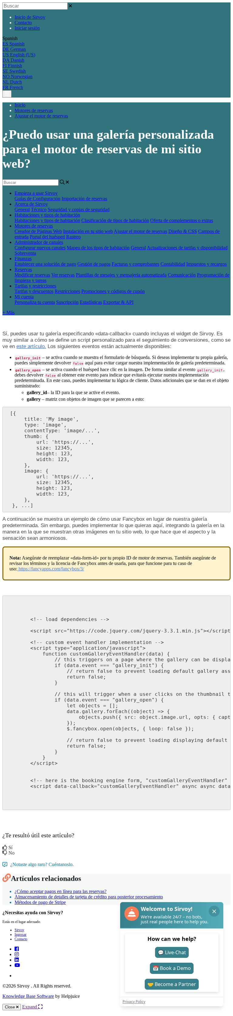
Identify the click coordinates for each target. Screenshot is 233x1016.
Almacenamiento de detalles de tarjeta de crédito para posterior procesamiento (89, 896)
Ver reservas (63, 274)
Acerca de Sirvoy (31, 204)
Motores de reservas (34, 110)
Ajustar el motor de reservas (41, 115)
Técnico (38, 209)
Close (10, 1007)
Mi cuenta (24, 296)
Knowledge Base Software (28, 996)
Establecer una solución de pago (45, 264)
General (22, 209)
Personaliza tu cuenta (35, 302)
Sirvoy (19, 930)
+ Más (8, 312)
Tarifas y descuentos (34, 291)
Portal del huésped (47, 236)
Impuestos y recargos (206, 264)
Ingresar (20, 934)
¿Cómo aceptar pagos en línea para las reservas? (60, 891)
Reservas (23, 269)
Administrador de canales (39, 242)
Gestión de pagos (93, 264)
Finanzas (23, 258)
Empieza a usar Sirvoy (36, 193)
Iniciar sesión (27, 28)
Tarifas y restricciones (35, 285)
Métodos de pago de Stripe (40, 902)
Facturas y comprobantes (135, 264)
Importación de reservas (84, 198)
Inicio (20, 105)
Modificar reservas (32, 274)
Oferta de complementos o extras (181, 220)
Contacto (23, 22)
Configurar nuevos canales (40, 247)
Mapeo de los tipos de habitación (98, 247)
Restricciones (67, 291)
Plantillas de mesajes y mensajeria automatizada (121, 274)
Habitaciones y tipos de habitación (47, 214)
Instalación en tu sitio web (88, 231)
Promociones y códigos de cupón (113, 291)
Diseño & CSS (182, 231)
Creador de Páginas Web (38, 231)
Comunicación (182, 274)
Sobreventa (25, 253)
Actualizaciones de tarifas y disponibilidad (187, 247)
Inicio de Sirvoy (30, 17)
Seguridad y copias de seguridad (79, 209)
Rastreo (73, 236)
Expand (30, 1006)
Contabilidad (172, 264)
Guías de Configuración (37, 198)
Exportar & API (118, 302)
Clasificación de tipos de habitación (115, 220)
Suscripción (67, 302)
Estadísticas (91, 302)
